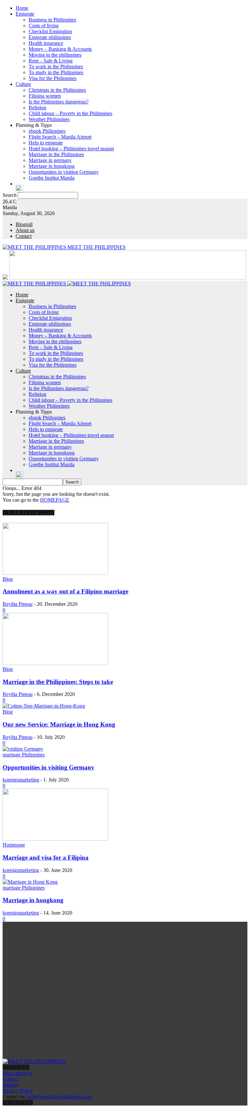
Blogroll (24, 224)
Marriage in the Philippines (56, 154)
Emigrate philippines (50, 37)
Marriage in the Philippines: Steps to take (58, 681)
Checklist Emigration (50, 31)
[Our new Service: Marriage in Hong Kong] (44, 706)
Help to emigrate (46, 142)
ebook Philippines (47, 131)
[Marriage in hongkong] (30, 882)
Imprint (10, 1085)
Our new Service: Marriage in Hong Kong (59, 724)
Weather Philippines (49, 119)
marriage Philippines (24, 754)
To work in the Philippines (56, 66)
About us (25, 230)
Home (22, 8)
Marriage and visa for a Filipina (46, 857)
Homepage (14, 845)
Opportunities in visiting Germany (64, 172)
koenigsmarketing (21, 779)
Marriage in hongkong (52, 166)
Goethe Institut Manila (52, 178)
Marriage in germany (50, 160)
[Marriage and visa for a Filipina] (55, 839)
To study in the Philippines (56, 72)
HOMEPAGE (54, 500)
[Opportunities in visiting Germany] (23, 749)
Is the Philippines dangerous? (59, 101)
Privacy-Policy (18, 1091)
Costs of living (44, 25)
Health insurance (46, 43)
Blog (8, 579)
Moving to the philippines (55, 55)
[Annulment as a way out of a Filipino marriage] (55, 573)
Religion (37, 107)
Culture (23, 84)
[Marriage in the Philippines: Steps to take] (55, 663)
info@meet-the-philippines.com (59, 1096)
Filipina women (45, 96)
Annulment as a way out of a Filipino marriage (65, 591)
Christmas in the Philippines (57, 90)
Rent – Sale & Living (51, 60)
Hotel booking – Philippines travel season (71, 148)
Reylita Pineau (18, 604)
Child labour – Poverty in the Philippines (70, 113)
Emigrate (25, 14)
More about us (17, 1073)
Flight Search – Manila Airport (60, 137)
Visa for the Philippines (52, 78)
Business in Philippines (52, 19)
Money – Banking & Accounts (60, 49)
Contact (24, 236)
